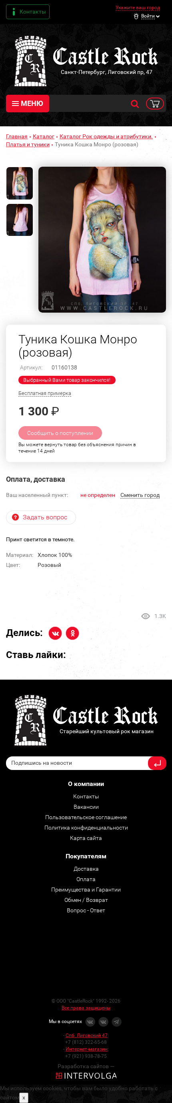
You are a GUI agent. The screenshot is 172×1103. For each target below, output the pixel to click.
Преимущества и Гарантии (86, 889)
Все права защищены (86, 1008)
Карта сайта (86, 838)
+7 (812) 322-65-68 (86, 1042)
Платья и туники (28, 144)
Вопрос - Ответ (86, 910)
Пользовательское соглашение (86, 817)
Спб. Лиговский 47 (87, 1035)
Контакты (33, 11)
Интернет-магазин (87, 1049)
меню (32, 103)
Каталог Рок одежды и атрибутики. (106, 136)
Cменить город (140, 495)
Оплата (86, 879)
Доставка (86, 869)
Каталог (43, 136)
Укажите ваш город (138, 7)
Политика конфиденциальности (86, 827)
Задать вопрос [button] (45, 517)
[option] (102, 240)
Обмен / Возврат (86, 900)
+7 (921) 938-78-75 (86, 1056)
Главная (17, 136)
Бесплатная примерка (44, 393)
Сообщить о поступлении (60, 433)
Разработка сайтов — (86, 1066)
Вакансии (86, 807)
